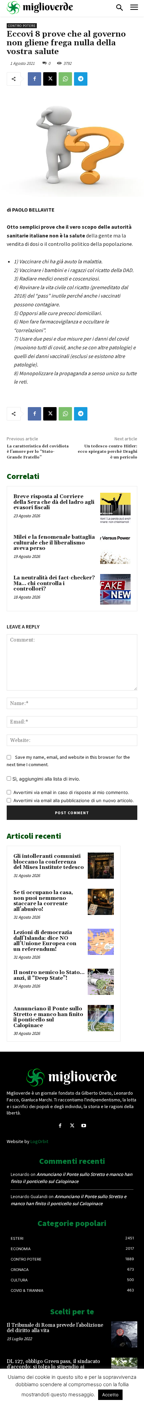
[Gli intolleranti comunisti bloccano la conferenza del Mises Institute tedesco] (101, 865)
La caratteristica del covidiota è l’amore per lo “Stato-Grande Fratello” (38, 452)
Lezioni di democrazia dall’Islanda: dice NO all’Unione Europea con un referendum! (44, 941)
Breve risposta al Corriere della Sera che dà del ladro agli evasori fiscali (53, 502)
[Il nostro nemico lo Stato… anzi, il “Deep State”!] (101, 982)
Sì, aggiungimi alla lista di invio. (45, 779)
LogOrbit (39, 1141)
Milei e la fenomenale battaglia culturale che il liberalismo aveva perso (54, 543)
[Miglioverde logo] (72, 1077)
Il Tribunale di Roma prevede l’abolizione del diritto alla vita (55, 1328)
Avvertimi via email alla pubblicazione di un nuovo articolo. (73, 800)
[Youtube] (84, 1126)
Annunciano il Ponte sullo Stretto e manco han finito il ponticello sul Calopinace (48, 1017)
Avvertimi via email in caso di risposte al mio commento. (71, 792)
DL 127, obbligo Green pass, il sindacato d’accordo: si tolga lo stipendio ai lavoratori (53, 1367)
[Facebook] (34, 79)
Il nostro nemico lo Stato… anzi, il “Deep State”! (48, 975)
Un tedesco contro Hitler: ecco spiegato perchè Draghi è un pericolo (107, 452)
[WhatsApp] (65, 79)
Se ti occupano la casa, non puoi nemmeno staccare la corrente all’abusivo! (43, 901)
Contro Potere (21, 26)
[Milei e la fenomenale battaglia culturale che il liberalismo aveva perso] (115, 548)
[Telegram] (80, 79)
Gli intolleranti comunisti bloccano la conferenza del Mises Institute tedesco (48, 862)
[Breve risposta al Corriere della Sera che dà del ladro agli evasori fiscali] (115, 508)
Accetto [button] (110, 1394)
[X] (50, 79)
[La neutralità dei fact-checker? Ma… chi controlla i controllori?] (115, 589)
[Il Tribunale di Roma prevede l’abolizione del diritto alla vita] (124, 1334)
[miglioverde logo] (40, 7)
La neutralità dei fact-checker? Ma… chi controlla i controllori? (54, 583)
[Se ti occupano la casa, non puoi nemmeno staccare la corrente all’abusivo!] (101, 902)
